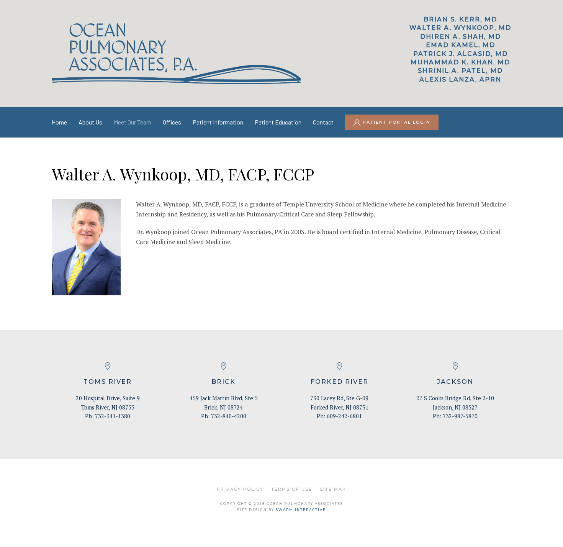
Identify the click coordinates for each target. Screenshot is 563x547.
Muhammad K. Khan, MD (460, 62)
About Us (90, 122)
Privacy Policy (240, 489)
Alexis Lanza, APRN (460, 79)
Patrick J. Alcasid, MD (460, 53)
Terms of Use (291, 489)
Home (59, 122)
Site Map (333, 489)
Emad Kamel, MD (460, 45)
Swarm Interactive (301, 510)
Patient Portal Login (395, 122)
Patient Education (278, 122)
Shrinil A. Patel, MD (460, 70)
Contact (323, 122)
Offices (172, 122)
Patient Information (218, 122)
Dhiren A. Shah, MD (460, 36)
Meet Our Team (132, 122)
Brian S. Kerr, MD (460, 19)
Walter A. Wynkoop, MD (460, 27)
